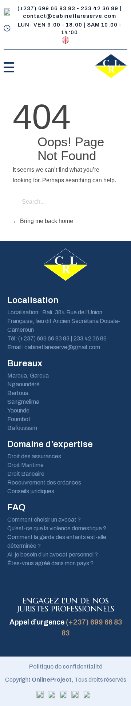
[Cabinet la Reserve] (111, 66)
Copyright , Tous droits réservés (65, 680)
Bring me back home (46, 221)
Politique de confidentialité (65, 666)
